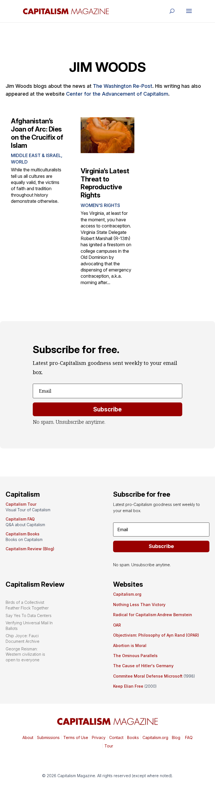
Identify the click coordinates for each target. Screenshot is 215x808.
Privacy (98, 737)
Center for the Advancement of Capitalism (117, 94)
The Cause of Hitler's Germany (143, 665)
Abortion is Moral (129, 645)
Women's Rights (100, 205)
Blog (176, 737)
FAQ (188, 737)
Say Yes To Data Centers (29, 615)
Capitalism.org (127, 594)
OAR (117, 625)
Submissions (48, 737)
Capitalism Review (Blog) (30, 548)
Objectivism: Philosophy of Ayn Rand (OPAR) (156, 635)
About (27, 737)
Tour (108, 745)
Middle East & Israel (36, 155)
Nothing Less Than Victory (139, 604)
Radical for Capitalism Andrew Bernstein (152, 614)
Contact (115, 737)
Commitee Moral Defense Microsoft (148, 676)
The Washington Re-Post (122, 86)
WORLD (19, 162)
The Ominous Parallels (135, 655)
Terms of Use (75, 737)
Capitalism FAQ (20, 519)
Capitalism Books (22, 533)
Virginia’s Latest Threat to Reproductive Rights (105, 183)
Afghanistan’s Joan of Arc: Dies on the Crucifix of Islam (37, 133)
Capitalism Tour (21, 504)
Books (133, 737)
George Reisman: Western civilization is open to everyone (25, 654)
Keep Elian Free (128, 686)
